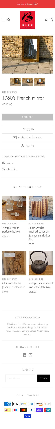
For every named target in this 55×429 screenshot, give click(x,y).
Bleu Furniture (36, 223)
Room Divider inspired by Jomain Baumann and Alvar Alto (39, 233)
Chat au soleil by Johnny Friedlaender (13, 285)
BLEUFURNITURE (9, 223)
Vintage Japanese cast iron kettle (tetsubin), (41, 285)
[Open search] (8, 19)
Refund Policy (32, 395)
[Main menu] (3, 19)
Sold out (27, 117)
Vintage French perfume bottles (11, 230)
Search (20, 395)
